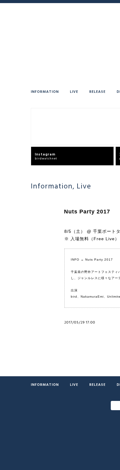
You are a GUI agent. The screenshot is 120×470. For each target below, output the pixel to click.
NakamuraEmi (92, 296)
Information (45, 91)
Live (74, 91)
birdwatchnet (46, 156)
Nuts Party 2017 (99, 259)
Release (97, 91)
